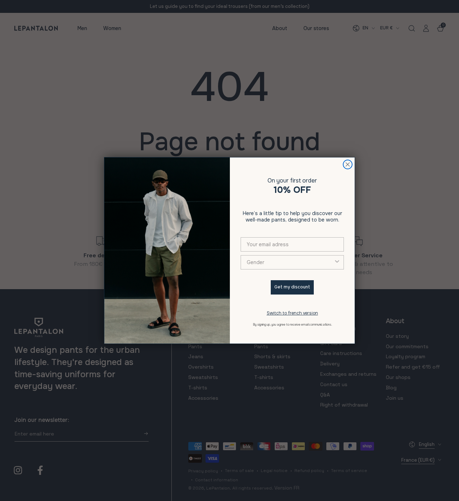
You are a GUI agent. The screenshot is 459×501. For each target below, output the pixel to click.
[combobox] (290, 262)
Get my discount (292, 287)
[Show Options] (337, 262)
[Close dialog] (347, 164)
